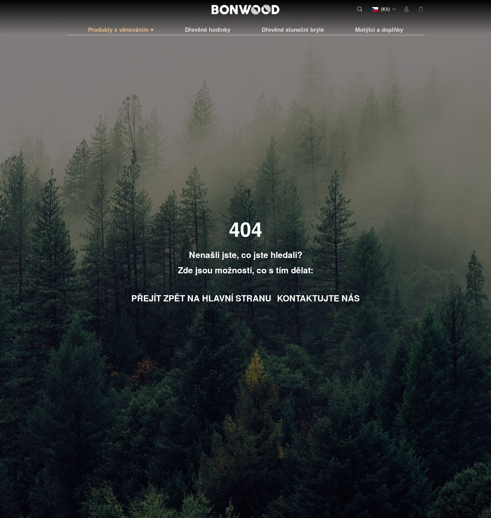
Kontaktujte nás (318, 298)
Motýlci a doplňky (379, 29)
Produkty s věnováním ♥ (121, 29)
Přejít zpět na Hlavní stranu (201, 298)
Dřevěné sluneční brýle (293, 29)
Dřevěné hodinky (207, 29)
